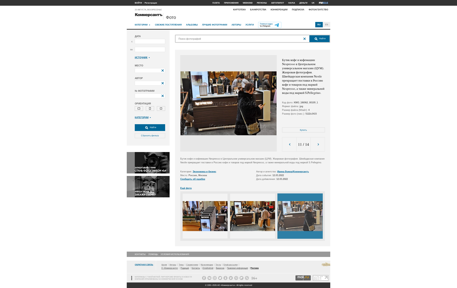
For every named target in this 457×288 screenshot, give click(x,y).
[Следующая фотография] (318, 144)
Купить (303, 130)
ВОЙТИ (138, 3)
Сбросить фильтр (150, 135)
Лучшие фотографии (214, 25)
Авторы (236, 25)
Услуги (249, 25)
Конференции (279, 9)
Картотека (239, 9)
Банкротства (258, 9)
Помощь (153, 254)
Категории (141, 25)
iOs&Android (207, 268)
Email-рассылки (231, 265)
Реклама (254, 268)
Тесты (218, 265)
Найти (152, 127)
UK (313, 3)
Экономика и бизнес (204, 171)
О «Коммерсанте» (169, 268)
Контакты (140, 254)
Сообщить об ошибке (192, 179)
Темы (181, 265)
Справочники (192, 265)
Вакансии (220, 268)
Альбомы (192, 25)
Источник (141, 57)
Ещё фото (186, 188)
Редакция (184, 268)
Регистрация (151, 3)
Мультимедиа (207, 265)
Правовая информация (237, 268)
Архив (164, 265)
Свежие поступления (168, 25)
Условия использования (175, 254)
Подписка (298, 9)
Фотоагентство (318, 9)
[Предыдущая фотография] (289, 144)
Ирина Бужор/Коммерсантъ (293, 171)
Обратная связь (144, 265)
